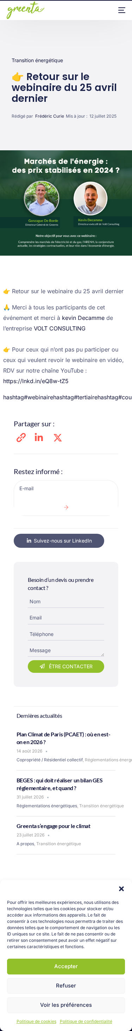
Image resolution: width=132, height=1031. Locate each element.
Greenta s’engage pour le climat (53, 825)
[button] (121, 888)
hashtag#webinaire (28, 397)
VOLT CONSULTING (60, 328)
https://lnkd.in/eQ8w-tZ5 (36, 381)
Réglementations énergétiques (47, 805)
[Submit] (66, 508)
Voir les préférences (66, 1005)
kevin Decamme (83, 317)
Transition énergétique (37, 60)
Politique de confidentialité (86, 1021)
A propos (25, 843)
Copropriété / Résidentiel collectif (50, 759)
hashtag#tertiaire (75, 397)
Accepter (66, 966)
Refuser (66, 985)
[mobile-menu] (116, 10)
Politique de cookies (36, 1021)
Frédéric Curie (49, 116)
